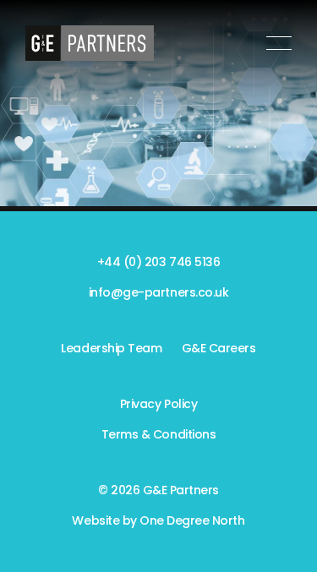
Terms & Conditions (158, 434)
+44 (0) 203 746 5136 (158, 261)
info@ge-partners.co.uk (158, 292)
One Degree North (191, 520)
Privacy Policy (158, 403)
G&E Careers (219, 348)
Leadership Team (111, 348)
